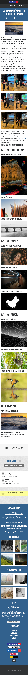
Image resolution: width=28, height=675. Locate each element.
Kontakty (14, 638)
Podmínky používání (14, 635)
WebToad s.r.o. (20, 670)
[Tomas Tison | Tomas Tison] (14, 346)
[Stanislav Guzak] (14, 430)
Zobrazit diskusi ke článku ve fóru (14, 465)
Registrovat (21, 6)
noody (7, 473)
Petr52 (7, 480)
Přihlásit (12, 6)
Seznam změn (14, 633)
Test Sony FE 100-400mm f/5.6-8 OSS (14, 522)
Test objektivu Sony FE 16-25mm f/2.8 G (14, 532)
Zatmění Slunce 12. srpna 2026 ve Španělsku (14, 514)
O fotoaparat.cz (14, 630)
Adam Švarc (19, 18)
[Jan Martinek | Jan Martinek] (14, 310)
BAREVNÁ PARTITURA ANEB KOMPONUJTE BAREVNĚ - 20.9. (13, 613)
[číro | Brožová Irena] (14, 216)
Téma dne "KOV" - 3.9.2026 (13, 608)
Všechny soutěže (12, 621)
